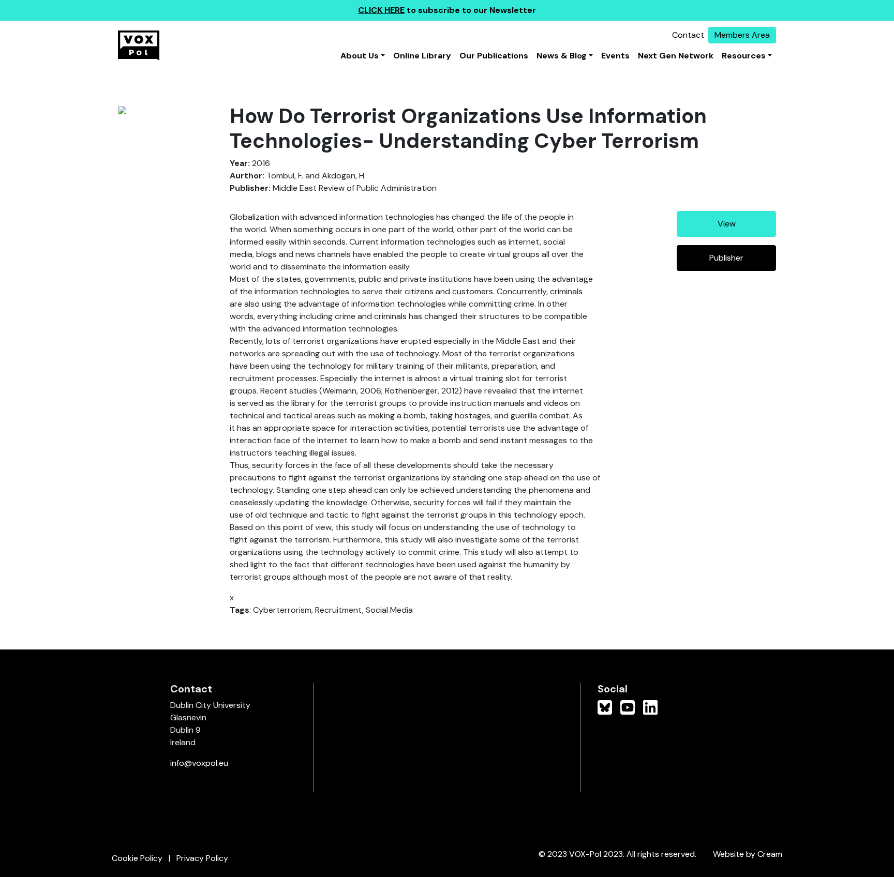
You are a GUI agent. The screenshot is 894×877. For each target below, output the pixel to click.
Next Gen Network (675, 55)
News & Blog (562, 55)
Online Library (422, 55)
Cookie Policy (137, 858)
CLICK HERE (381, 10)
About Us (359, 55)
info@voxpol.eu (199, 763)
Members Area (742, 34)
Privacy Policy (202, 858)
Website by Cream (747, 854)
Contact (688, 34)
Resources (744, 55)
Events (615, 55)
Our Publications (493, 55)
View (727, 223)
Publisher (726, 257)
